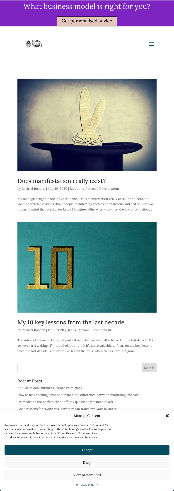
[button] (167, 416)
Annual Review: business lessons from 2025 (49, 388)
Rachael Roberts (33, 189)
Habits (71, 330)
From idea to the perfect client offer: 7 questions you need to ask (65, 402)
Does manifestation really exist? (61, 181)
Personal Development (102, 189)
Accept (87, 450)
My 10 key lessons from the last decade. (71, 322)
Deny (87, 462)
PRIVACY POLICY (87, 484)
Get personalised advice (87, 20)
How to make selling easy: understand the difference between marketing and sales (78, 395)
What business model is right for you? (86, 6)
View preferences (87, 475)
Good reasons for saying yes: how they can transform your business (66, 409)
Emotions (77, 189)
